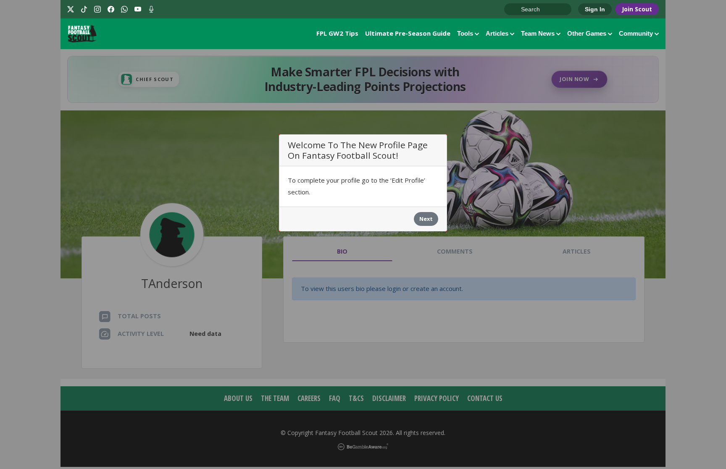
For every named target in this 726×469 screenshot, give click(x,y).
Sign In (595, 9)
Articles (497, 33)
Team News (538, 33)
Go (514, 9)
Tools (465, 33)
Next (426, 219)
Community (636, 33)
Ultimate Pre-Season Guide (407, 33)
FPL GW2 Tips (337, 33)
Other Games (586, 33)
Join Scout (637, 9)
